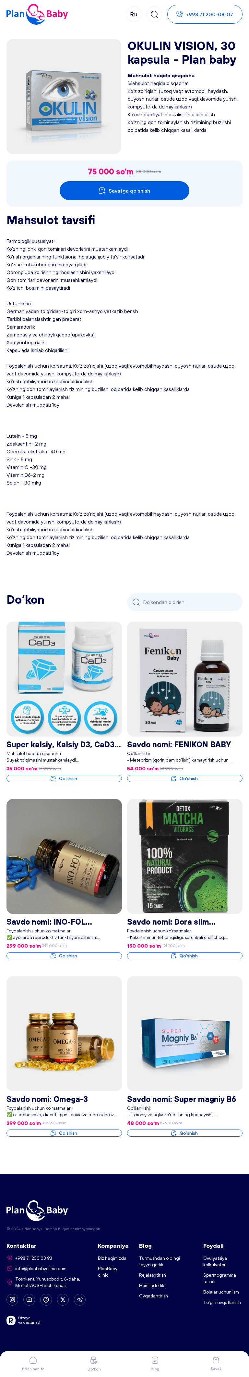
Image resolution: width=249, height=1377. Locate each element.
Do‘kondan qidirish (163, 602)
